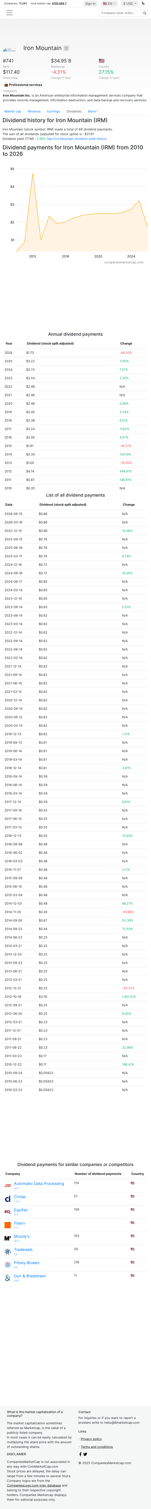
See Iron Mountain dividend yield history (77, 139)
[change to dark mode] (143, 3)
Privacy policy (91, 1439)
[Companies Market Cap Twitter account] (85, 1455)
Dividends (74, 111)
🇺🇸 (107, 4)
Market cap (12, 111)
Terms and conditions (97, 1447)
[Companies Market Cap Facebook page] (80, 1455)
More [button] (92, 111)
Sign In (90, 4)
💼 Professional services (23, 85)
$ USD (128, 4)
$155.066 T (59, 3)
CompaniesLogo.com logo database (34, 1485)
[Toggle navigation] (9, 13)
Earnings (53, 111)
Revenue (34, 111)
